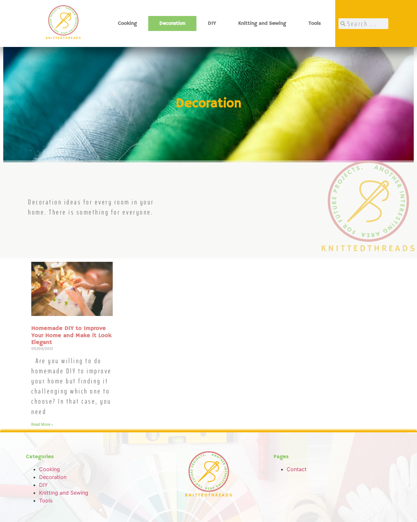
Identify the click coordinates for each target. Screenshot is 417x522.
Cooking (127, 23)
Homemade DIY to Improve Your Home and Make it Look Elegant (71, 335)
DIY (212, 23)
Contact (297, 469)
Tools (315, 23)
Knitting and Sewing (262, 23)
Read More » (42, 424)
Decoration (172, 23)
